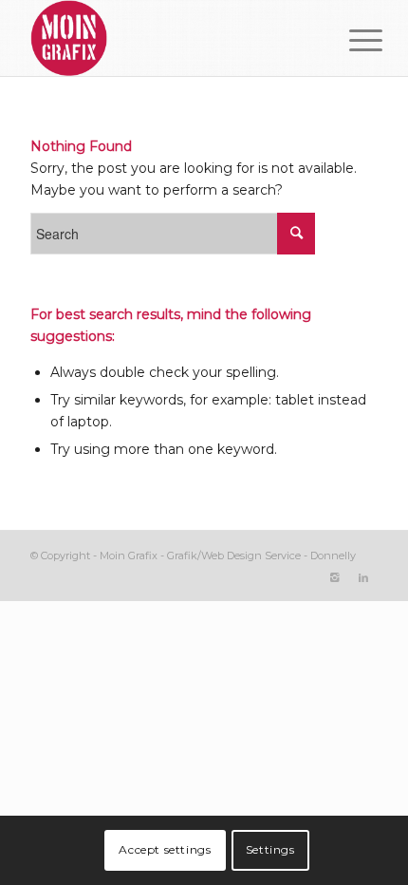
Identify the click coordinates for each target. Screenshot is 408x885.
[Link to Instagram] (335, 577)
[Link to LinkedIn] (363, 577)
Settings (270, 849)
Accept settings (165, 849)
